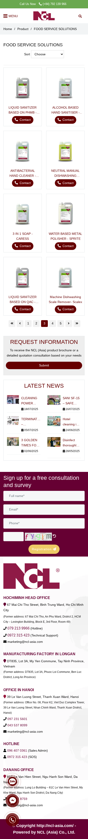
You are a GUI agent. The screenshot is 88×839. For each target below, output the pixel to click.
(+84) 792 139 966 (54, 4)
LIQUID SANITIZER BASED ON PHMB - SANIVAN (23, 110)
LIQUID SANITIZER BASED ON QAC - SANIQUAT (23, 299)
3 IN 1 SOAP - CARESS (23, 236)
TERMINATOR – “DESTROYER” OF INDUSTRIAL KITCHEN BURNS (31, 422)
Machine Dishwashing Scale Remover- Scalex (65, 299)
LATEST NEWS (44, 385)
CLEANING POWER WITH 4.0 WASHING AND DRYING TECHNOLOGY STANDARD (31, 401)
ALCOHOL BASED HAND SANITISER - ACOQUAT (65, 110)
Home (7, 29)
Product (22, 29)
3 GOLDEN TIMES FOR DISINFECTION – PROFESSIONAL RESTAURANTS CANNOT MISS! (31, 443)
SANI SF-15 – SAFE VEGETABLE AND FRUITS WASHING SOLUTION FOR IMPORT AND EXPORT (72, 401)
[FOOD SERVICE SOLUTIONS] (44, 15)
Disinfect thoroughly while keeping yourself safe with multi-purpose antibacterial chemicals (71, 443)
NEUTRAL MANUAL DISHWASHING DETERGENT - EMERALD (65, 173)
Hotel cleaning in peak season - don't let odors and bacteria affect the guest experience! (71, 422)
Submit (44, 365)
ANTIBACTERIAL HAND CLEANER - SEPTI (22, 173)
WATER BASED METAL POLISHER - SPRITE (65, 236)
